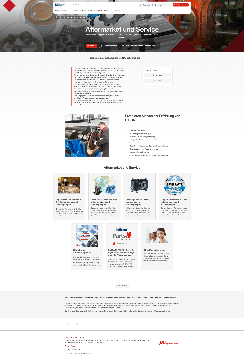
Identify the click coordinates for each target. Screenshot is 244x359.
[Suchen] (140, 5)
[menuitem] (62, 11)
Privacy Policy (70, 346)
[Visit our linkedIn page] (77, 324)
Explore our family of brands (74, 337)
